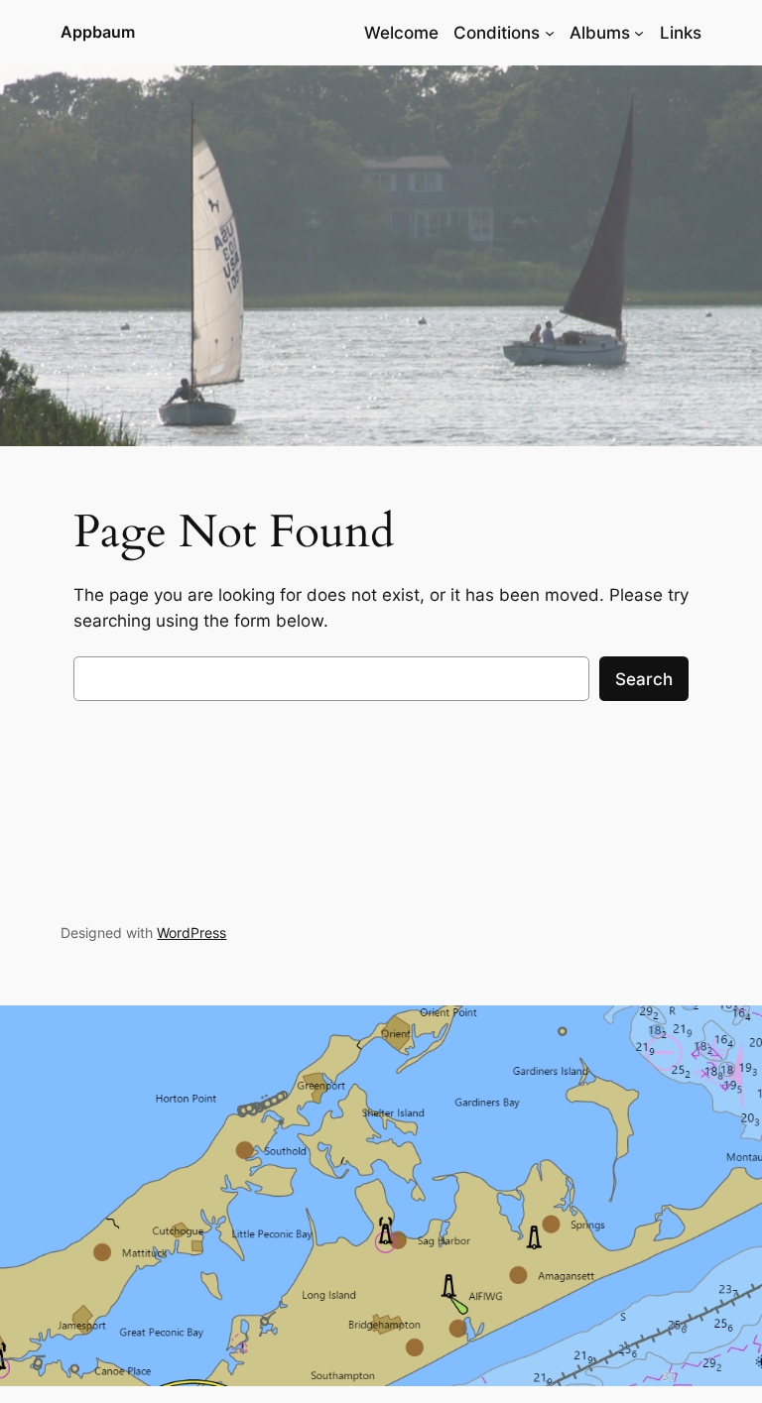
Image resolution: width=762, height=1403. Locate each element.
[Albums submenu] (639, 33)
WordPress (191, 932)
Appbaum (98, 32)
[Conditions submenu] (550, 33)
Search (644, 679)
